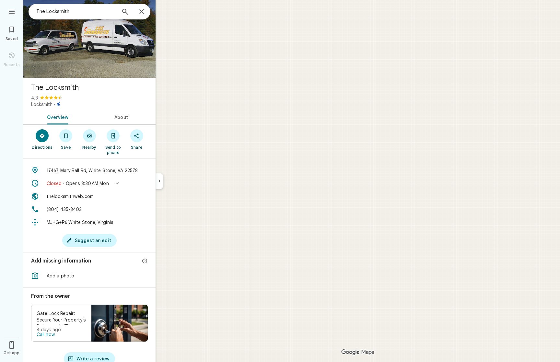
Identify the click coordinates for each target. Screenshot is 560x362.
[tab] (56, 116)
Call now (46, 334)
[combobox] (76, 11)
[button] (89, 183)
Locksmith (41, 104)
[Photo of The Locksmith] (89, 39)
